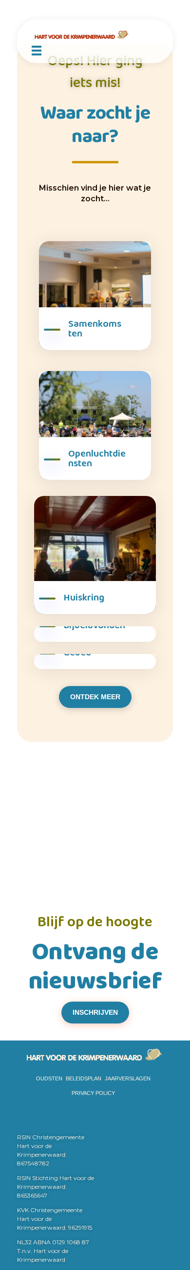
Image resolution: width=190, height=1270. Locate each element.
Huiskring (83, 597)
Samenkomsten (94, 328)
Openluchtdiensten (97, 458)
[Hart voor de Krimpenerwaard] (95, 35)
